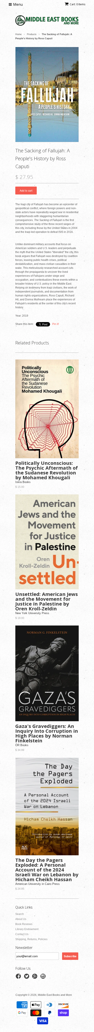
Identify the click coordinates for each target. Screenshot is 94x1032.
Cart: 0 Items (77, 4)
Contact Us (21, 934)
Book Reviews (23, 924)
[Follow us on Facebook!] (19, 978)
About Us (20, 919)
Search (19, 914)
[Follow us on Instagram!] (43, 978)
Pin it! (55, 324)
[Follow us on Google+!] (35, 978)
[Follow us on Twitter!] (27, 978)
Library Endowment (26, 929)
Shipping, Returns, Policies (31, 939)
